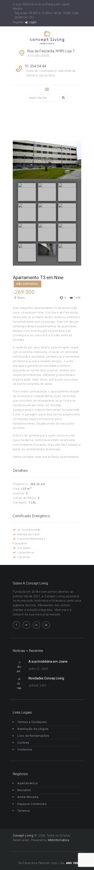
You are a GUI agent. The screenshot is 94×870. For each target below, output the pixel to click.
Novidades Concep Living (46, 678)
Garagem (24, 548)
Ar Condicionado (28, 529)
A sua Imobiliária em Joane (48, 661)
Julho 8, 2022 (38, 685)
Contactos (24, 749)
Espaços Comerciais (32, 804)
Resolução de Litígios (33, 729)
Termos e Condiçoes (32, 722)
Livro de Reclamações (33, 735)
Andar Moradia (28, 797)
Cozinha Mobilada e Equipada (29, 541)
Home (17, 120)
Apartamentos (27, 783)
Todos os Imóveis (37, 120)
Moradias (24, 790)
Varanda (23, 557)
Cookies (23, 742)
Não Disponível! (27, 284)
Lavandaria (25, 552)
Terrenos (23, 810)
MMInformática (58, 840)
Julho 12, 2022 (38, 668)
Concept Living (23, 835)
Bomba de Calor (28, 534)
